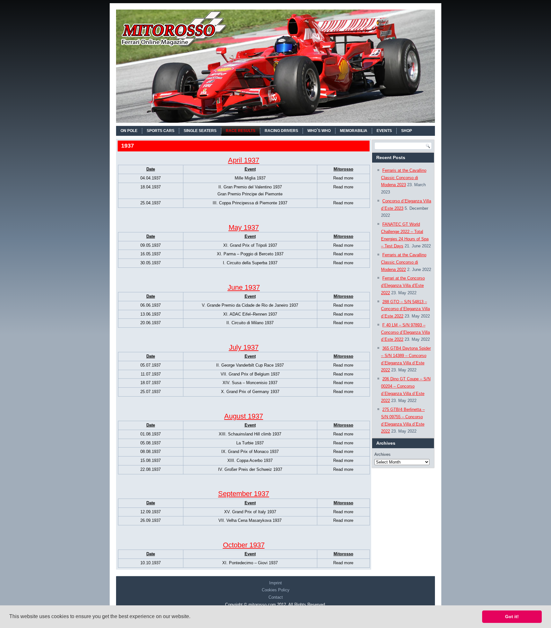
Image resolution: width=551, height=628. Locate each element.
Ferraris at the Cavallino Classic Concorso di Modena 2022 (403, 262)
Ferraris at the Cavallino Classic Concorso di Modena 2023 (403, 177)
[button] (193, 617)
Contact (275, 597)
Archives (382, 454)
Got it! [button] (512, 616)
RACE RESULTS (240, 130)
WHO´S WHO (319, 130)
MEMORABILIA (353, 130)
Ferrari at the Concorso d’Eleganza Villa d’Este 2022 (403, 285)
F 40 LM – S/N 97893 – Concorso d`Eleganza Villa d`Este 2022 (405, 332)
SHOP (406, 130)
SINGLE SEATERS (200, 130)
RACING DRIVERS (281, 130)
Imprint (275, 583)
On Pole (129, 130)
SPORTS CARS (160, 130)
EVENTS (384, 130)
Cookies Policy (276, 590)
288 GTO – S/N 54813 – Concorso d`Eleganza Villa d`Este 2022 (405, 309)
